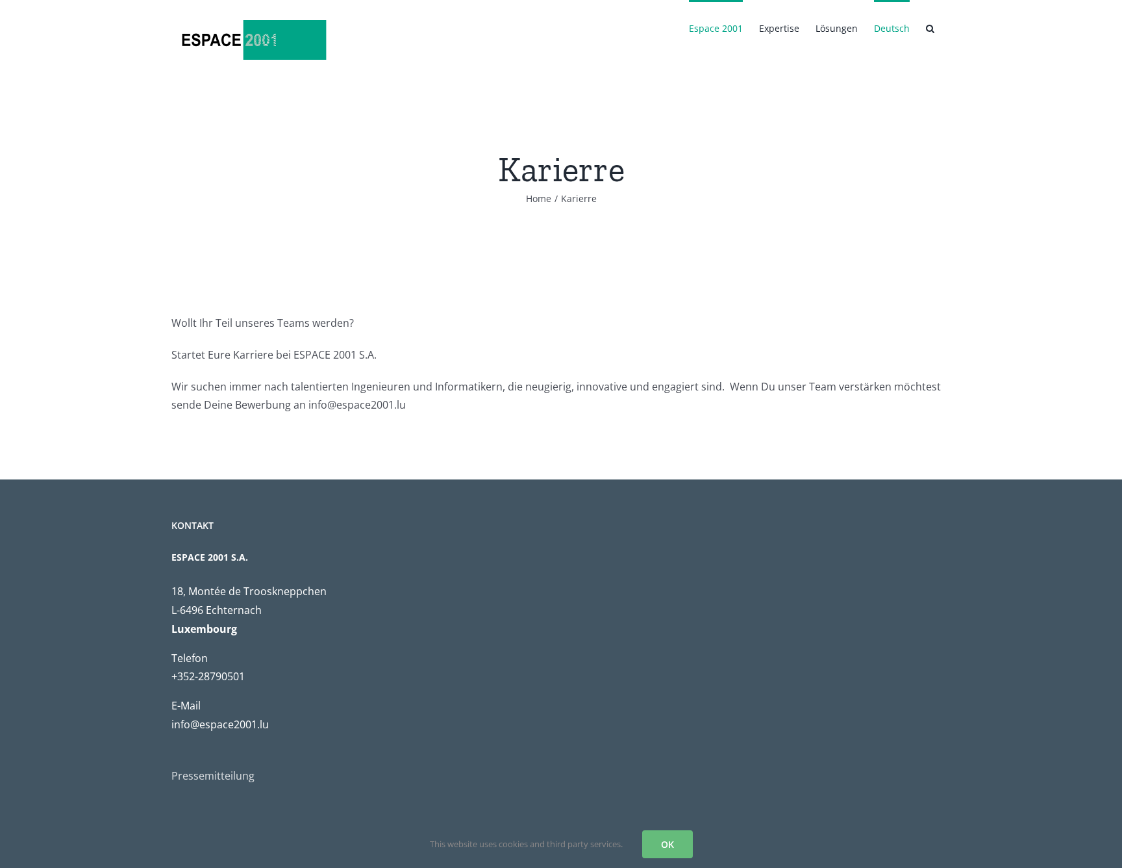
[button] (930, 27)
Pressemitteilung (213, 776)
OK (667, 844)
